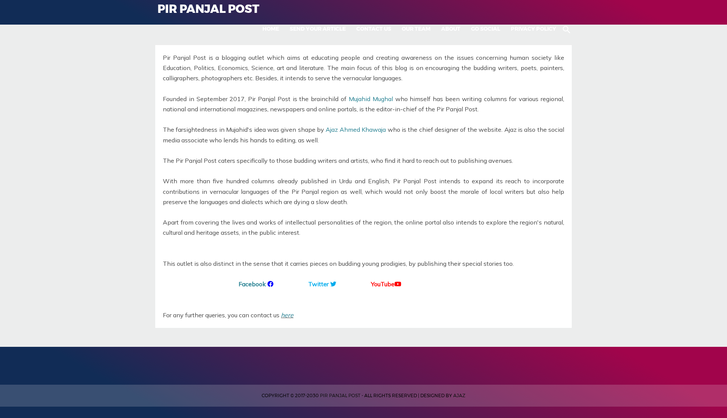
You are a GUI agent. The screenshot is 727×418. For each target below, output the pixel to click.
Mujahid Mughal (371, 99)
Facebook (252, 284)
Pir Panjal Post (340, 395)
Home (270, 28)
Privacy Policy (533, 28)
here (287, 315)
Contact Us (373, 28)
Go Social (485, 28)
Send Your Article (318, 28)
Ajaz (459, 395)
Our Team (416, 28)
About (450, 28)
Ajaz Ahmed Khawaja (356, 129)
